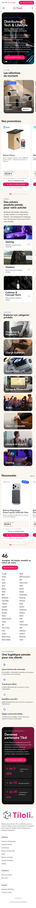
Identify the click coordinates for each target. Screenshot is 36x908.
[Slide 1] (10, 544)
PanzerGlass (23, 594)
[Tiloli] (18, 8)
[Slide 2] (12, 544)
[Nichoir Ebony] (15, 138)
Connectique (5, 847)
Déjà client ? (9, 2)
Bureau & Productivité (8, 851)
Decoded (4, 609)
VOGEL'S (22, 633)
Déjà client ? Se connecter (16, 187)
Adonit (4, 577)
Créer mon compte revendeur (14, 760)
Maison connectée (7, 857)
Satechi (21, 607)
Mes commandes (6, 875)
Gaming (3, 863)
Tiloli (20, 898)
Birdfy (4, 592)
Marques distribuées (7, 889)
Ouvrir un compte (28, 2)
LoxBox (4, 633)
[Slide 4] (15, 544)
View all (32, 476)
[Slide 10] (23, 544)
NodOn (21, 589)
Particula (22, 601)
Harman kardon (6, 618)
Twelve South (23, 624)
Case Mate (5, 601)
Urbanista (22, 630)
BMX (3, 594)
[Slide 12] (26, 544)
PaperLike (22, 598)
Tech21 (21, 622)
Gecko (4, 616)
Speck (21, 616)
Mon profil (4, 878)
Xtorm (21, 639)
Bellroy (4, 589)
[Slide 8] (20, 544)
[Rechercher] (32, 8)
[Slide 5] (16, 544)
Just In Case (6, 628)
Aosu (3, 579)
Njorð (21, 586)
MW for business (24, 577)
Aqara (4, 583)
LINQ (3, 630)
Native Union (23, 583)
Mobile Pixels (6, 637)
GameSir (4, 613)
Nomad (21, 592)
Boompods (5, 598)
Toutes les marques (8, 567)
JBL (3, 624)
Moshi (21, 574)
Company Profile (6, 892)
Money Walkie (6, 639)
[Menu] (4, 8)
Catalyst (4, 603)
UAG (20, 628)
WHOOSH (22, 637)
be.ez (3, 586)
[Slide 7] (19, 544)
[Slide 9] (22, 544)
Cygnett (4, 607)
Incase (4, 622)
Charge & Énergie (6, 844)
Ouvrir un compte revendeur (17, 184)
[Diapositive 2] (6, 61)
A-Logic (4, 574)
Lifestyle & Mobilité (7, 860)
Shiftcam (22, 613)
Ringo (21, 603)
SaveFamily (23, 609)
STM (20, 618)
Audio (3, 854)
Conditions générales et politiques (18, 902)
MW (20, 579)
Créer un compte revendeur (13, 57)
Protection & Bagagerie (8, 841)
